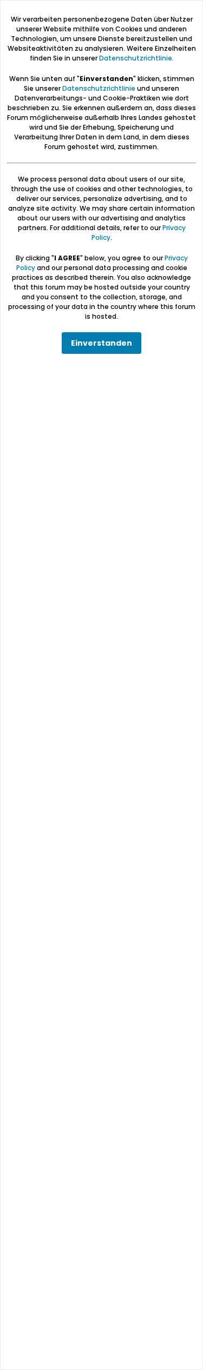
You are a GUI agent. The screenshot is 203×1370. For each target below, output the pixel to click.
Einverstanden (101, 343)
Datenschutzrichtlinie (135, 58)
